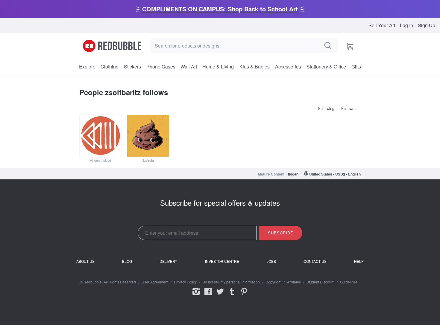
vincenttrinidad (100, 160)
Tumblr (232, 295)
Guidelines (349, 282)
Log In (406, 25)
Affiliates (294, 282)
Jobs (271, 261)
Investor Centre (222, 261)
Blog (127, 261)
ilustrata (148, 160)
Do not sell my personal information (231, 282)
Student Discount (320, 282)
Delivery (168, 261)
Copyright (273, 282)
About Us (85, 261)
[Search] (328, 45)
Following (326, 108)
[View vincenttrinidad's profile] (100, 136)
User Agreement (155, 282)
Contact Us (315, 261)
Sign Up (426, 25)
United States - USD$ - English (335, 174)
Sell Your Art (381, 25)
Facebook (208, 295)
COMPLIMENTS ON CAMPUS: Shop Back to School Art (220, 8)
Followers (349, 108)
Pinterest (244, 295)
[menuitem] (87, 66)
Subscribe (280, 233)
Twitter (220, 295)
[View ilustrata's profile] (148, 136)
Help (359, 261)
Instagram (196, 295)
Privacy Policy (185, 282)
